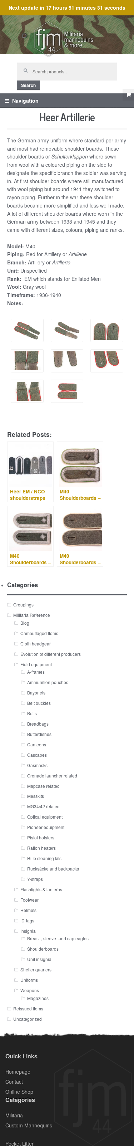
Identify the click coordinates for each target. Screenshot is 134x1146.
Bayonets (36, 692)
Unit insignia (39, 959)
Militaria (14, 1115)
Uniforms (29, 980)
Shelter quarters (35, 969)
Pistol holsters (40, 837)
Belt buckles (39, 703)
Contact (14, 1081)
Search (28, 85)
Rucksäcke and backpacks (53, 868)
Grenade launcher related (52, 775)
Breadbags (38, 724)
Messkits (35, 796)
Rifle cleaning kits (44, 858)
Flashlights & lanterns (41, 889)
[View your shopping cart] (128, 95)
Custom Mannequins (28, 1125)
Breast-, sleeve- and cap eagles (58, 938)
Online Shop (19, 1091)
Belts (32, 713)
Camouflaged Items (39, 633)
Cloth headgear (35, 643)
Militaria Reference (31, 615)
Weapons (29, 990)
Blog (24, 623)
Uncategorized (27, 1019)
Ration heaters (41, 848)
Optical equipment (45, 817)
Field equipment (36, 664)
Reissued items (28, 1008)
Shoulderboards (43, 949)
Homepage (17, 1071)
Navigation (25, 100)
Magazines (38, 998)
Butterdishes (39, 734)
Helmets (28, 910)
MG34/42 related (43, 806)
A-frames (36, 672)
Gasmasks (37, 765)
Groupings (23, 604)
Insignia (28, 931)
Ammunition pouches (47, 682)
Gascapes (37, 755)
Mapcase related (43, 786)
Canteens (36, 744)
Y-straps (35, 879)
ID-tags (27, 920)
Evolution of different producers (50, 654)
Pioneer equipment (45, 827)
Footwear (29, 900)
